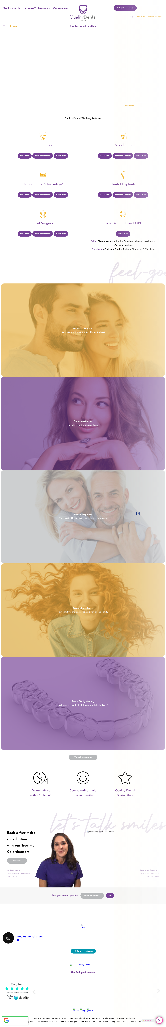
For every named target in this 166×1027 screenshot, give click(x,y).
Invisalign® (30, 8)
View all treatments (83, 757)
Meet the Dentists (42, 156)
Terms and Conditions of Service (93, 1022)
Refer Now (61, 156)
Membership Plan (12, 8)
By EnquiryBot (148, 1020)
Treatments (44, 8)
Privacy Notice (29, 1022)
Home (78, 68)
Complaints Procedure (47, 1022)
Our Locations (60, 8)
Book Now (17, 861)
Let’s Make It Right (68, 1022)
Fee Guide (24, 156)
